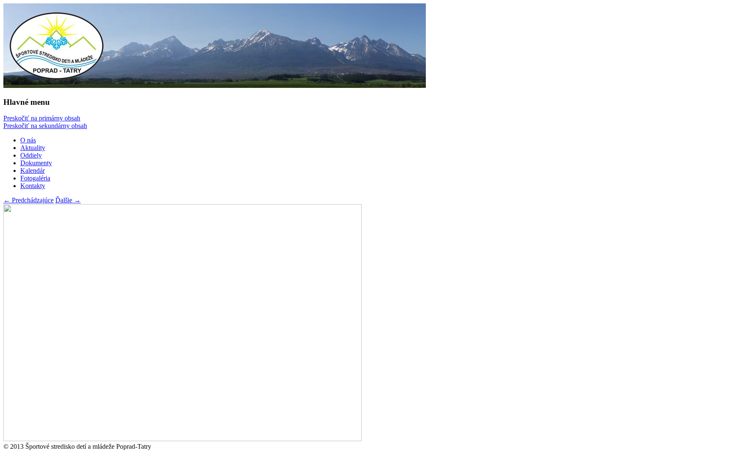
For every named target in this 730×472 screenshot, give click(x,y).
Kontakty (32, 185)
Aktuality (32, 147)
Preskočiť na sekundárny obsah (45, 125)
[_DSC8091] (182, 438)
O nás (28, 140)
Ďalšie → (68, 200)
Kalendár (32, 170)
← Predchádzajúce (28, 200)
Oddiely (31, 155)
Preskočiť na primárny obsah (41, 118)
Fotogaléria (35, 178)
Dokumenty (36, 162)
